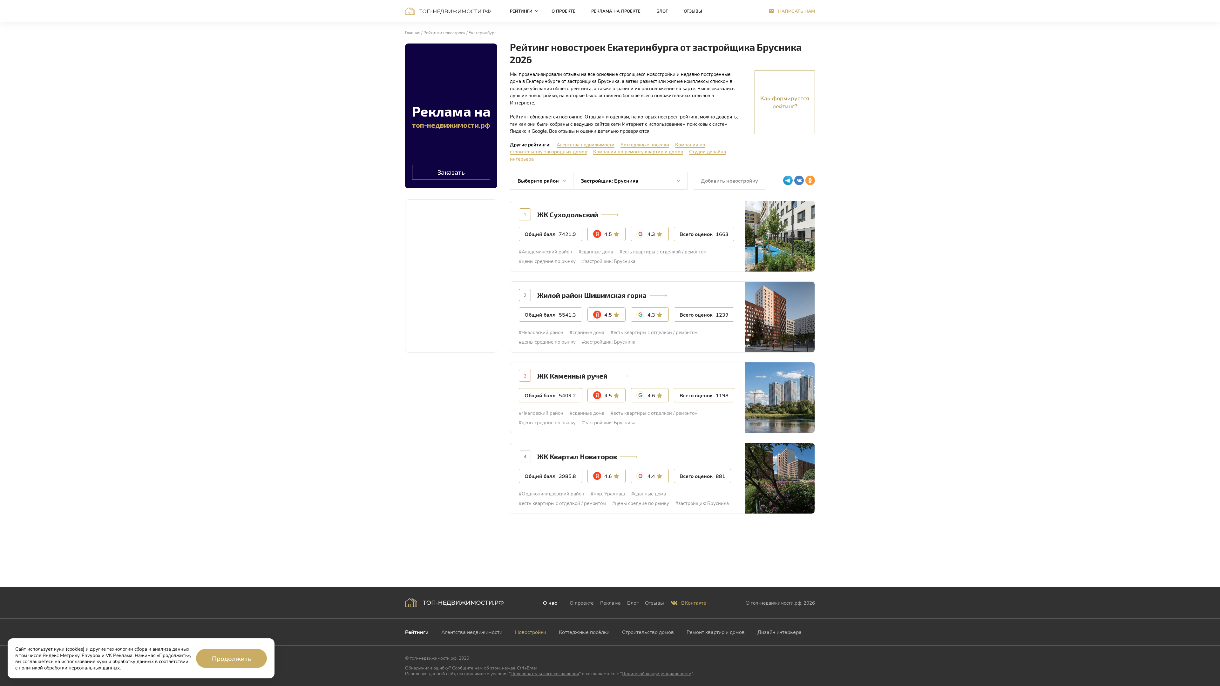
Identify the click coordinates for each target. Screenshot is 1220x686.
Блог (633, 603)
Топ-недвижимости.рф (448, 11)
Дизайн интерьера (779, 632)
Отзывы (654, 603)
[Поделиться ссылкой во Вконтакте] (799, 180)
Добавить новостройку (729, 181)
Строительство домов (648, 632)
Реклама (610, 603)
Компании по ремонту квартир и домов (638, 151)
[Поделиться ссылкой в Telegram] (788, 180)
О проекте (582, 603)
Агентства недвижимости (585, 144)
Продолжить (231, 658)
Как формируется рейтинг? (784, 102)
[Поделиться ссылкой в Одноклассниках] (810, 180)
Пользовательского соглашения (545, 673)
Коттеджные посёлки (644, 144)
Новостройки (530, 632)
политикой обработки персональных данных (69, 667)
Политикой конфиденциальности (656, 673)
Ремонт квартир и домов (716, 632)
